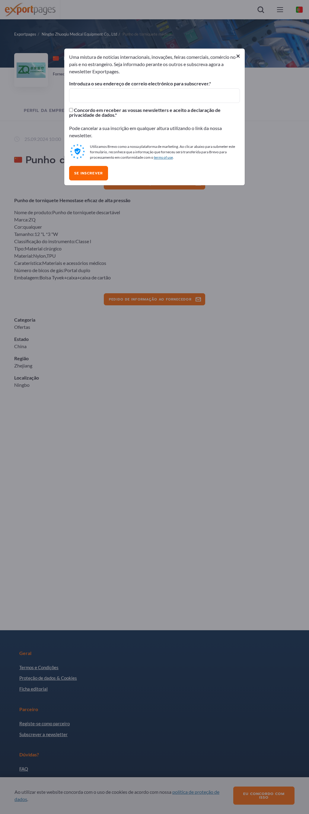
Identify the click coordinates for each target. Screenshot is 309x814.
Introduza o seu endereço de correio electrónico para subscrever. (139, 83)
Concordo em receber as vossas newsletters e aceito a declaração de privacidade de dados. (145, 112)
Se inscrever (88, 173)
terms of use (163, 157)
